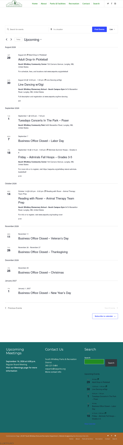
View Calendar (89, 424)
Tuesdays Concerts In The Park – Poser (43, 120)
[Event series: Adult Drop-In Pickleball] (98, 379)
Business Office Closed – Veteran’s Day (43, 238)
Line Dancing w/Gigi (30, 84)
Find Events (99, 29)
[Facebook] (111, 3)
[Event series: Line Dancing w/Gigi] (106, 386)
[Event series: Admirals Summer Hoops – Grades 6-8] (105, 413)
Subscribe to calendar (104, 316)
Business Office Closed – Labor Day (41, 140)
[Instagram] (115, 3)
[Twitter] (108, 3)
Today (18, 39)
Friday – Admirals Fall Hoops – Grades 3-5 (45, 157)
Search (87, 357)
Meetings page (21, 367)
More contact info (53, 372)
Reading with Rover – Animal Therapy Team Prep (46, 200)
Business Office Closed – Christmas (41, 272)
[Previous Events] (6, 39)
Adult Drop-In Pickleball (33, 59)
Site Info (85, 436)
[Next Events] (11, 39)
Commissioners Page (12, 436)
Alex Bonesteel (78, 436)
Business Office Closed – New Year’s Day (44, 293)
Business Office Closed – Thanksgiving (43, 252)
